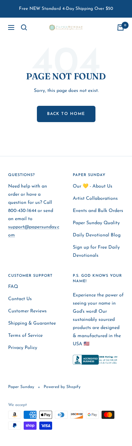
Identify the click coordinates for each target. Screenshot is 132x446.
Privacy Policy (22, 347)
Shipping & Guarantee (32, 323)
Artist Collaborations (95, 198)
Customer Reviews (27, 311)
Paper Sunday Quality (96, 223)
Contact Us (20, 299)
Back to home (66, 114)
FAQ (13, 286)
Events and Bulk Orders (98, 210)
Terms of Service (25, 335)
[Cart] (120, 27)
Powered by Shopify (62, 387)
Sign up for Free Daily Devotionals (96, 251)
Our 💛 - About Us (92, 186)
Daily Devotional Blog (96, 235)
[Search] (24, 27)
